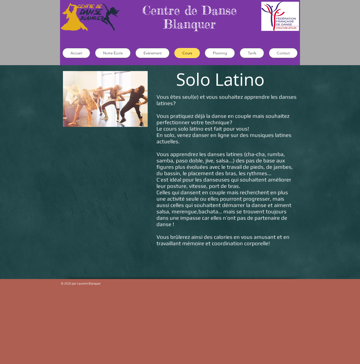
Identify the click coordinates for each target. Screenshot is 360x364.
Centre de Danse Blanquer (189, 17)
